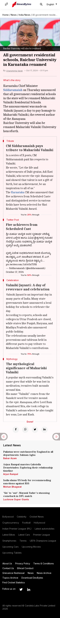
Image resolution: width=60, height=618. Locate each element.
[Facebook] (15, 430)
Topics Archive (10, 577)
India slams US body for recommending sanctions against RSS (27, 482)
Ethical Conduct (25, 568)
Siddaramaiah (12, 90)
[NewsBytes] (21, 4)
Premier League (41, 534)
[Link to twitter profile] (21, 589)
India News (24, 14)
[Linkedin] (44, 430)
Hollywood (39, 522)
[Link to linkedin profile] (28, 589)
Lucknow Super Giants (16, 499)
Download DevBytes (32, 577)
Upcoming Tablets (12, 552)
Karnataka (17, 192)
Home (5, 14)
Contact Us (8, 568)
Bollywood (8, 516)
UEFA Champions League (43, 540)
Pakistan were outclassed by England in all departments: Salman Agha (28, 453)
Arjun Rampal (10, 474)
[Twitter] (35, 430)
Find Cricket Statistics (13, 582)
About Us (7, 563)
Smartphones (9, 540)
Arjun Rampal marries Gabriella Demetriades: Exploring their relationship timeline (28, 467)
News (14, 14)
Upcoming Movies (31, 546)
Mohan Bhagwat (12, 486)
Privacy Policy (22, 563)
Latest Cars (24, 534)
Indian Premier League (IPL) (17, 528)
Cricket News (37, 516)
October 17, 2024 (15, 272)
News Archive (44, 573)
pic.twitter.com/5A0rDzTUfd (21, 264)
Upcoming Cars (10, 546)
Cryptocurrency (10, 522)
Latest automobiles (44, 528)
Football (26, 522)
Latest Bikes (8, 534)
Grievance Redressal (13, 573)
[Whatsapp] (25, 430)
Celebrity (21, 516)
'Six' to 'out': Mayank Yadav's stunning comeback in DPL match (26, 494)
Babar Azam (10, 458)
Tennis (23, 540)
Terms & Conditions (43, 563)
